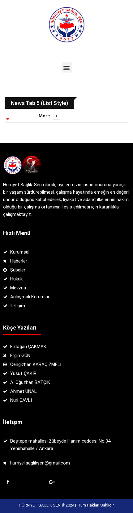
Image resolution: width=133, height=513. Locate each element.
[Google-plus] (51, 482)
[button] (67, 67)
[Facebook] (7, 482)
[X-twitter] (29, 482)
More (44, 116)
